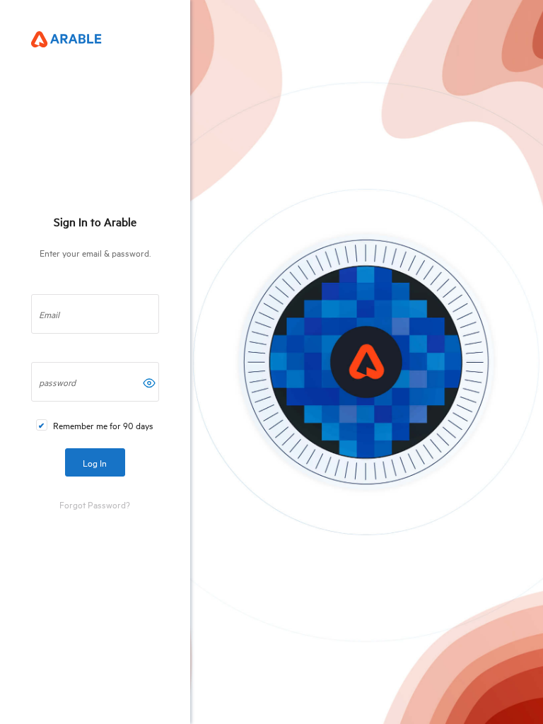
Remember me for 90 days (103, 425)
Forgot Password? (94, 504)
